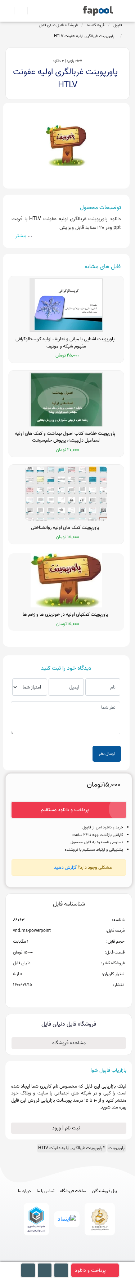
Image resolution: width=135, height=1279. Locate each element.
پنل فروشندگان (104, 1191)
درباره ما (24, 1191)
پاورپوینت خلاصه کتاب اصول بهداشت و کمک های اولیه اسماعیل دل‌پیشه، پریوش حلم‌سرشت (66, 437)
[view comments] (77, 996)
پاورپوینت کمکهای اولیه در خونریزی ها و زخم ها (66, 614)
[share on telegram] (59, 996)
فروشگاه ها (95, 25)
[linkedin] (94, 1258)
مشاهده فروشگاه (69, 1043)
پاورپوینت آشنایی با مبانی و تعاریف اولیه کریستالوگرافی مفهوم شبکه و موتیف (66, 343)
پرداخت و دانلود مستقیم (65, 810)
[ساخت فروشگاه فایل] (31, 10)
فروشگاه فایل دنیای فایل (58, 25)
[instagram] (67, 1258)
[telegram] (54, 1258)
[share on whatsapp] (69, 996)
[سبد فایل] (8, 10)
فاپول (117, 25)
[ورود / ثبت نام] (17, 10)
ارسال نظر (107, 753)
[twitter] (80, 1258)
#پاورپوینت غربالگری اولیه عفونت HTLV (71, 1148)
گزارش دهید (65, 867)
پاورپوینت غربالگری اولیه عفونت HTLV (85, 36)
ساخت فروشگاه (73, 1191)
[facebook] (40, 1258)
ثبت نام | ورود (67, 1128)
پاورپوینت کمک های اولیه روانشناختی (66, 527)
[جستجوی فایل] (44, 10)
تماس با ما (45, 1191)
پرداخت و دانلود (90, 1270)
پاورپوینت (116, 1148)
